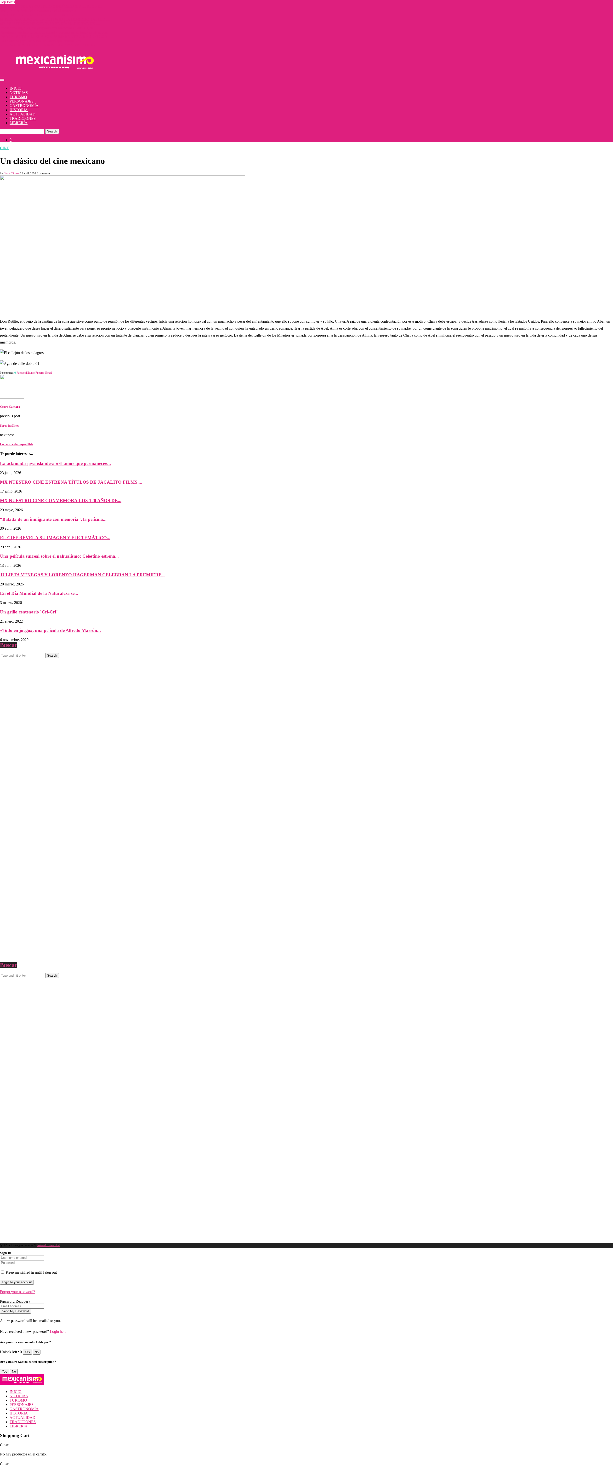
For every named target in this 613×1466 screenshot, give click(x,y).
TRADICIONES (23, 118)
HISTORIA (19, 110)
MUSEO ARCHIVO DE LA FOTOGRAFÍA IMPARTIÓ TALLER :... (55, 19)
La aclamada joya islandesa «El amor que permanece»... (42, 41)
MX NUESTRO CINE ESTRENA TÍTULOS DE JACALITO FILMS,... (71, 482)
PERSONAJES (22, 101)
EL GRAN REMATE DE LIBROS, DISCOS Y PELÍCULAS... (49, 45)
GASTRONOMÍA (24, 105)
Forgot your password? (17, 1292)
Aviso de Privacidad (48, 1245)
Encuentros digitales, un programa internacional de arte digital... (48, 28)
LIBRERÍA (19, 123)
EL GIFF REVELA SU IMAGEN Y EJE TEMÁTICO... (55, 537)
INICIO (16, 88)
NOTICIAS (19, 93)
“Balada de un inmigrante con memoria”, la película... (53, 519)
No (37, 1352)
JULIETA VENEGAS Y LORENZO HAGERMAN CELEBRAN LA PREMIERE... (82, 574)
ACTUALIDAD (22, 114)
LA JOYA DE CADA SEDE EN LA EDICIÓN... (38, 15)
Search (52, 131)
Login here (58, 1331)
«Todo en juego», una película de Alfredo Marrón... (50, 630)
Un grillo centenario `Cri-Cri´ (28, 611)
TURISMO (18, 97)
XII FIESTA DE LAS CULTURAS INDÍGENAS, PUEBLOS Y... (51, 6)
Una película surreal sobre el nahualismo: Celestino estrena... (59, 556)
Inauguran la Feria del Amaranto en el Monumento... (39, 11)
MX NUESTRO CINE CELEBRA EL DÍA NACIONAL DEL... (50, 24)
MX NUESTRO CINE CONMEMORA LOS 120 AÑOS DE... (60, 500)
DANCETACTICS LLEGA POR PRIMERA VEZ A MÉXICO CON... (55, 36)
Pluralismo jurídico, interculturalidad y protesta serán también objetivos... (55, 32)
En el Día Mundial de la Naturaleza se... (39, 593)
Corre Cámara (11, 173)
